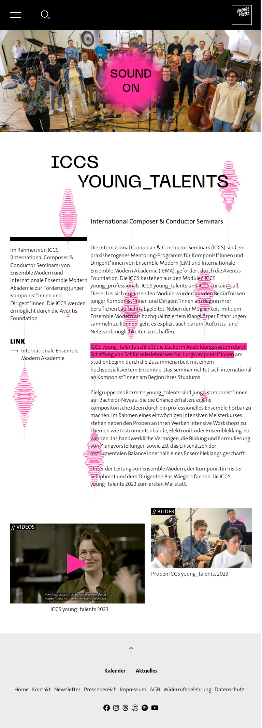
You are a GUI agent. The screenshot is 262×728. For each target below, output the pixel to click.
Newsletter (67, 689)
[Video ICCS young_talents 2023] (77, 563)
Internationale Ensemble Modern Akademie (49, 354)
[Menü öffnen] (15, 15)
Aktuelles (147, 670)
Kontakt (41, 689)
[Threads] (125, 709)
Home (21, 689)
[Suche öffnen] (45, 15)
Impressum (133, 689)
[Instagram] (116, 709)
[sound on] (131, 81)
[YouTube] (155, 709)
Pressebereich (100, 689)
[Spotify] (145, 709)
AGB (155, 689)
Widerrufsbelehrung (187, 689)
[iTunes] (135, 709)
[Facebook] (106, 709)
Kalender (115, 670)
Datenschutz (229, 689)
